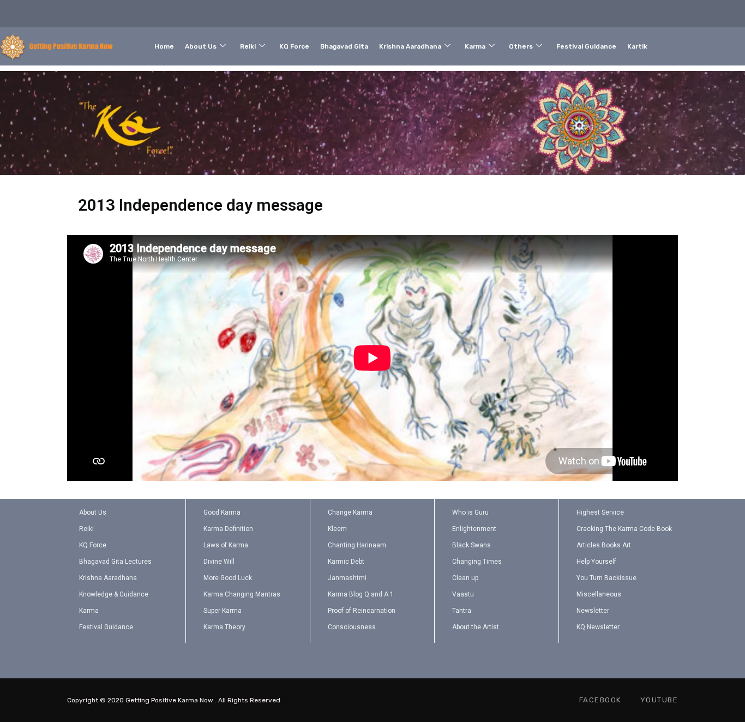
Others (521, 46)
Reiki (248, 46)
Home (164, 46)
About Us (201, 46)
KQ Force (294, 46)
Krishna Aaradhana (410, 46)
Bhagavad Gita (344, 46)
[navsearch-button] (701, 44)
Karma (475, 46)
